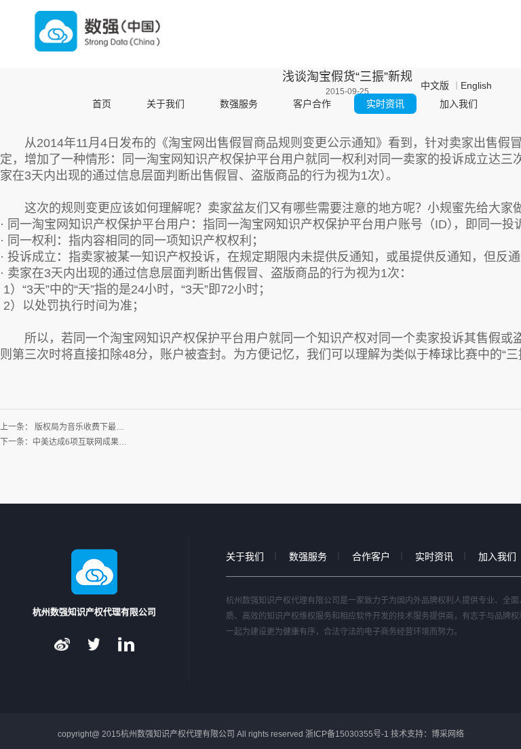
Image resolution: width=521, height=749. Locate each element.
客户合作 (312, 103)
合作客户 (371, 556)
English (476, 85)
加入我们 (459, 103)
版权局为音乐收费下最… (79, 427)
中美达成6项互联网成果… (80, 442)
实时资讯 (385, 103)
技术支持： (411, 734)
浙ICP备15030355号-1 (347, 734)
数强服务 (239, 103)
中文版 (435, 85)
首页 (101, 103)
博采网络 (447, 734)
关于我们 (166, 103)
